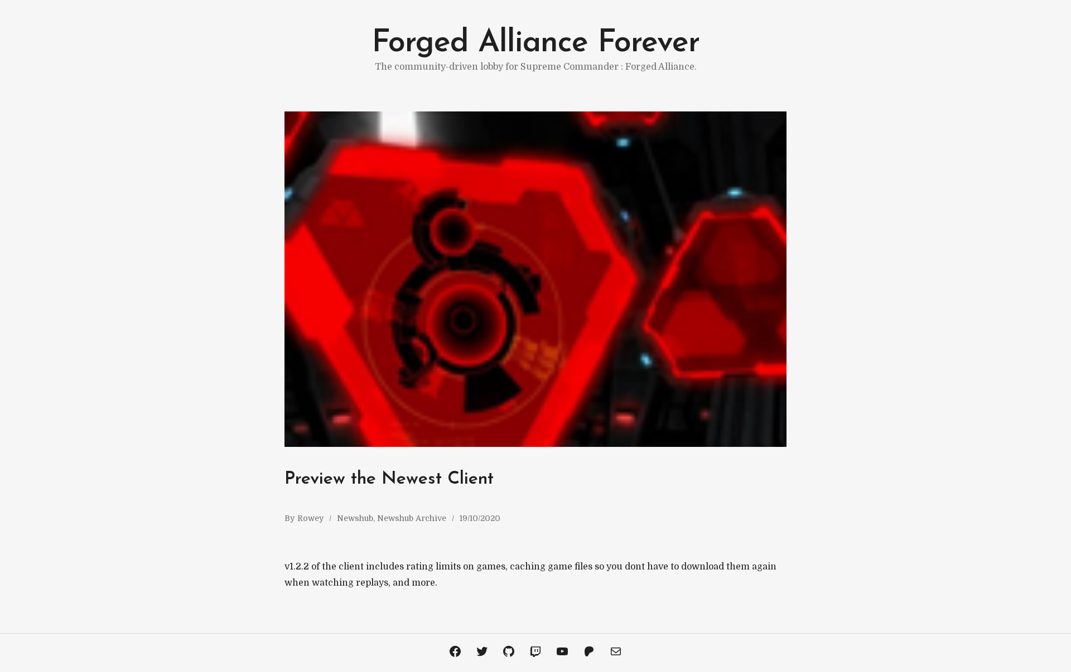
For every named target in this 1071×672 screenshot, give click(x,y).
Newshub (355, 518)
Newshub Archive (411, 518)
